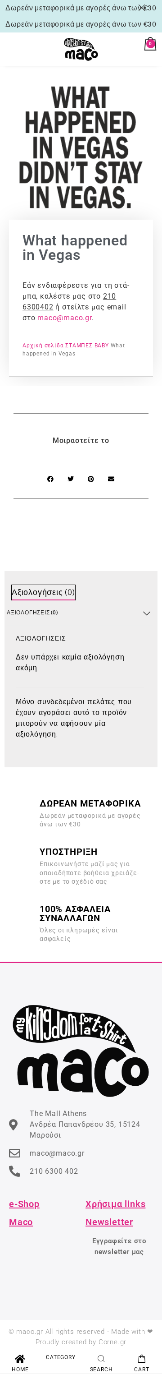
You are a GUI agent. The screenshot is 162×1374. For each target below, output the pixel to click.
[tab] (43, 593)
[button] (50, 479)
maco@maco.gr (64, 318)
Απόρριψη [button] (143, 7)
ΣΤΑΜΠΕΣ (79, 345)
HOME (20, 1369)
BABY (101, 345)
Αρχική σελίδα (42, 345)
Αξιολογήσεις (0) (43, 593)
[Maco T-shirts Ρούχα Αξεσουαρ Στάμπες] (81, 49)
